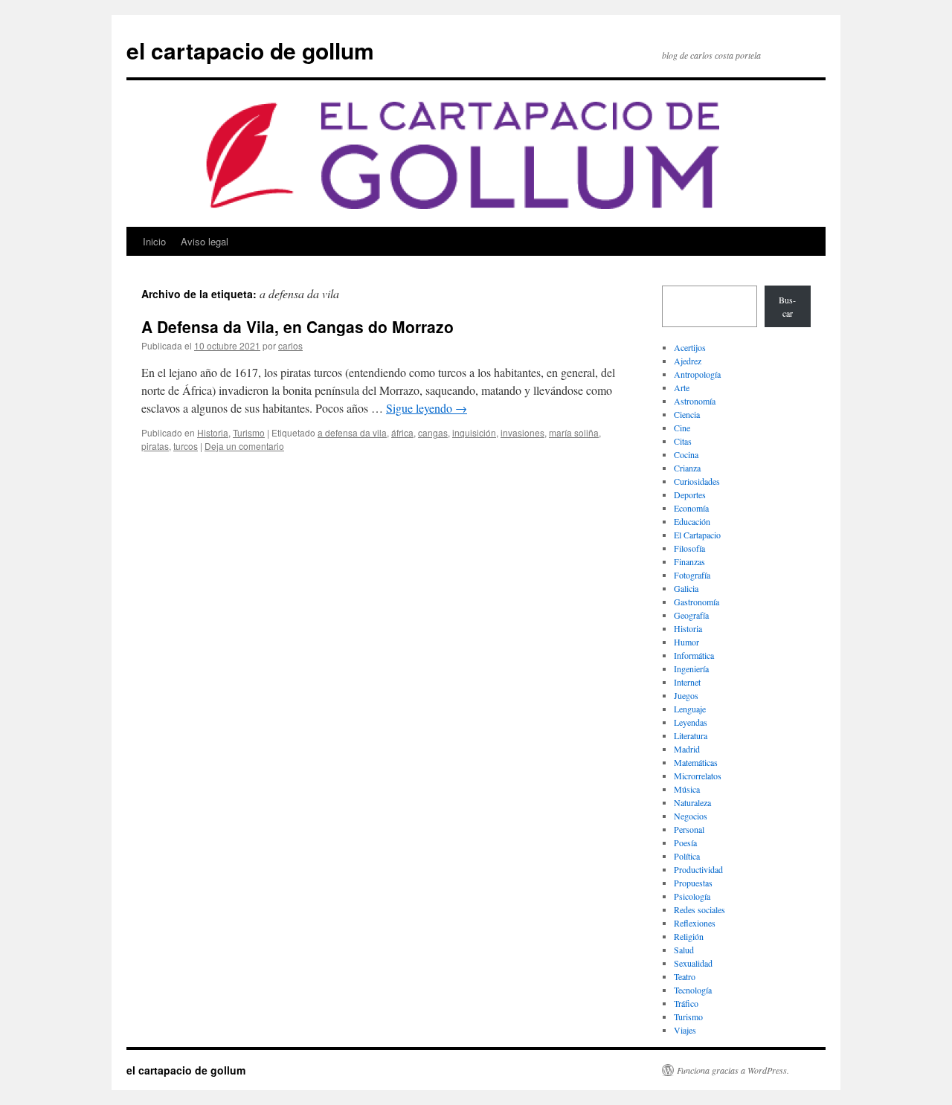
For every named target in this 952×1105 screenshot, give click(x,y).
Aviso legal (204, 241)
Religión (689, 936)
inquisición (474, 432)
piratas (155, 445)
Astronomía (694, 401)
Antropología (697, 374)
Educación (692, 521)
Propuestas (693, 883)
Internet (687, 682)
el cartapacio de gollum (250, 50)
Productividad (698, 869)
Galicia (686, 588)
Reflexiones (694, 923)
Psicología (692, 896)
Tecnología (693, 990)
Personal (689, 829)
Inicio (154, 241)
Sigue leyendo (426, 408)
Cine (682, 428)
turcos (185, 445)
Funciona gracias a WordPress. (733, 1070)
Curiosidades (697, 481)
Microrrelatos (697, 776)
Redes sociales (699, 909)
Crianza (687, 468)
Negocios (690, 816)
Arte (681, 387)
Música (687, 789)
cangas (433, 432)
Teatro (684, 976)
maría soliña (574, 432)
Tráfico (686, 1003)
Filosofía (689, 548)
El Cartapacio (697, 535)
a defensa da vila (352, 432)
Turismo (249, 432)
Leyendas (690, 722)
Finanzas (689, 561)
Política (687, 856)
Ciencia (687, 414)
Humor (686, 642)
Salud (684, 950)
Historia (212, 432)
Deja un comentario (244, 445)
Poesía (685, 842)
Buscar (787, 306)
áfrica (402, 432)
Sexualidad (693, 963)
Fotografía (692, 575)
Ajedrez (687, 361)
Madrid (687, 749)
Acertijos (690, 347)
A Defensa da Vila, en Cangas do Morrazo (297, 326)
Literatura (690, 735)
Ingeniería (691, 668)
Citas (683, 441)
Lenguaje (690, 709)
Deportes (690, 494)
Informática (694, 655)
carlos (290, 345)
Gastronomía (696, 602)
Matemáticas (696, 762)
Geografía (691, 615)
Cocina (686, 454)
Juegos (686, 695)
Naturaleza (692, 802)
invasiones (522, 432)
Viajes (685, 1030)
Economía (691, 508)
